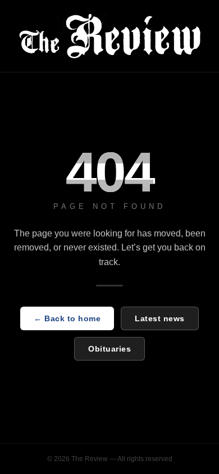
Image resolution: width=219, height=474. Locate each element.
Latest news (160, 318)
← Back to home (67, 318)
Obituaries (109, 348)
